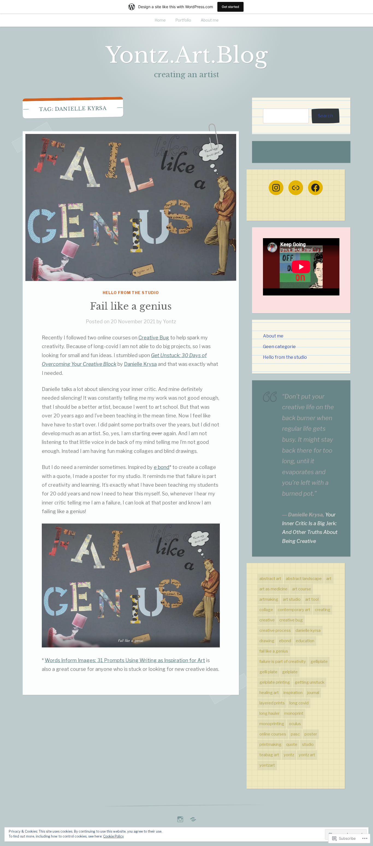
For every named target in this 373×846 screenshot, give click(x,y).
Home (160, 20)
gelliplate (319, 661)
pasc (295, 734)
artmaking (268, 599)
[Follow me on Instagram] (180, 817)
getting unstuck (309, 682)
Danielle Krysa (140, 364)
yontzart (267, 765)
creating (322, 609)
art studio (292, 599)
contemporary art (294, 609)
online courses (272, 734)
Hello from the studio (131, 292)
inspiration (293, 692)
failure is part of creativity (282, 661)
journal (313, 692)
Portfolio (183, 20)
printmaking (270, 744)
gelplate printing (274, 682)
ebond (285, 640)
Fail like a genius (131, 306)
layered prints (272, 703)
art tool (312, 599)
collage (266, 609)
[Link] (295, 187)
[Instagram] (276, 187)
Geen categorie (279, 346)
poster (310, 734)
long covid (299, 703)
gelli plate (268, 671)
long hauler (269, 713)
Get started (230, 7)
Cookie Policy (113, 836)
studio (308, 744)
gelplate (290, 671)
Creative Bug (153, 337)
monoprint (293, 713)
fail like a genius (273, 651)
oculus (295, 723)
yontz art (307, 754)
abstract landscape (304, 578)
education (305, 640)
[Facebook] (315, 187)
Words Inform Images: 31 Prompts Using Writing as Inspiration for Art (125, 660)
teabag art (269, 754)
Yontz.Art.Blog (186, 55)
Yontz (169, 321)
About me (210, 20)
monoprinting (271, 723)
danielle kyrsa (308, 630)
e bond (161, 467)
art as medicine (273, 589)
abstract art (270, 578)
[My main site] (193, 817)
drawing (266, 640)
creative (267, 620)
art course (301, 589)
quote (291, 744)
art (328, 578)
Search (325, 115)
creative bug (291, 620)
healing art (269, 692)
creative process (275, 630)
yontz (289, 754)
